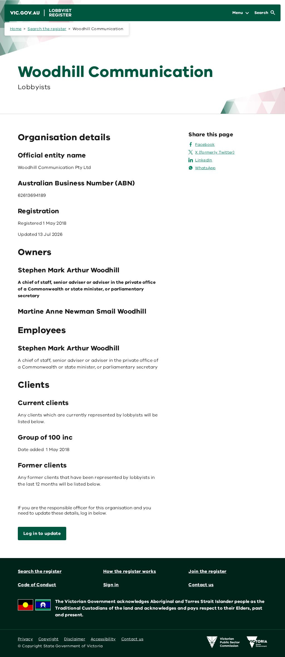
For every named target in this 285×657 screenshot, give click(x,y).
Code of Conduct (37, 585)
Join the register (207, 571)
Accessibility (103, 639)
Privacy (25, 639)
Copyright (48, 639)
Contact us (200, 585)
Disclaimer (74, 639)
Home (15, 28)
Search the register (47, 28)
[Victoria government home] (257, 642)
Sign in (111, 585)
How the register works (129, 571)
